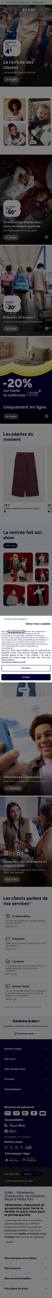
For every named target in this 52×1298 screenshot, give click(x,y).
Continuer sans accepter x (15, 619)
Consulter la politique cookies (13, 662)
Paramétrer (26, 668)
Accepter (26, 677)
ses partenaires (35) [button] (16, 631)
